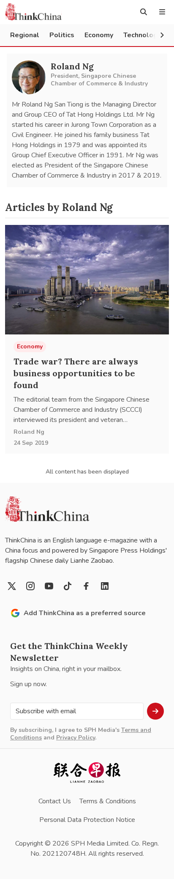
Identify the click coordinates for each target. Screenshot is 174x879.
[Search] (143, 12)
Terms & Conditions (107, 801)
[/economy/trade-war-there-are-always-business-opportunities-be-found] (87, 279)
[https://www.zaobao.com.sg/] (87, 772)
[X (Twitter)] (12, 586)
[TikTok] (67, 586)
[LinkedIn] (104, 586)
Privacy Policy (75, 738)
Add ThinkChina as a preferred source (85, 613)
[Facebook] (86, 586)
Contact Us (54, 801)
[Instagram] (30, 586)
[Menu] (162, 12)
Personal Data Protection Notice (87, 819)
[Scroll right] (162, 35)
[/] (33, 11)
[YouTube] (49, 586)
